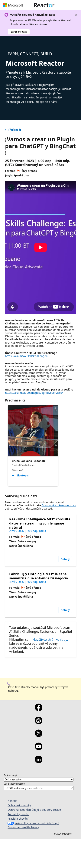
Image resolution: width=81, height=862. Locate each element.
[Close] (76, 15)
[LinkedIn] (38, 762)
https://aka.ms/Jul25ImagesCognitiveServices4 (34, 392)
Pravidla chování (18, 818)
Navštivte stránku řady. (50, 639)
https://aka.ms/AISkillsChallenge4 (26, 356)
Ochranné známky (19, 805)
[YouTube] (38, 749)
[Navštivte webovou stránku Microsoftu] (12, 5)
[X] (38, 736)
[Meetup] (38, 723)
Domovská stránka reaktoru (59, 505)
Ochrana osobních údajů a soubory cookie (34, 809)
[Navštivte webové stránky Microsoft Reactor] (44, 5)
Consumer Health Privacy (23, 827)
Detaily (65, 559)
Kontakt (12, 801)
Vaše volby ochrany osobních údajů (37, 823)
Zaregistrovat (19, 31)
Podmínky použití (18, 814)
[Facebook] (38, 710)
